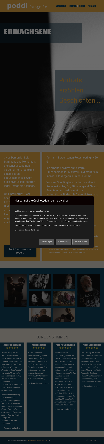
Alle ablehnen (63, 242)
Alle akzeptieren (81, 242)
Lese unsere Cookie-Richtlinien (27, 230)
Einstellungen (46, 242)
